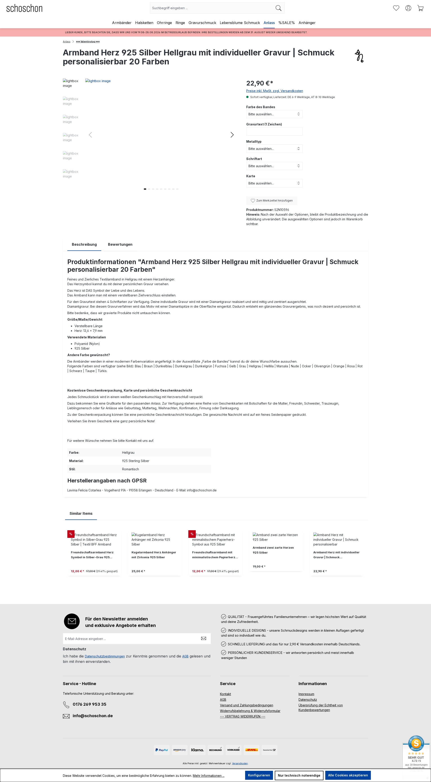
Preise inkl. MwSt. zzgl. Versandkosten (274, 91)
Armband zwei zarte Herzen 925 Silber (273, 550)
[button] (232, 134)
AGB (185, 656)
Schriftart (254, 159)
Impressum (306, 694)
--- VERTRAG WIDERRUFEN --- (242, 716)
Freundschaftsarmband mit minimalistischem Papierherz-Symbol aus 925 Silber (214, 555)
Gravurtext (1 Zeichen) (264, 124)
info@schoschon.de (93, 715)
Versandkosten (240, 763)
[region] (215, 559)
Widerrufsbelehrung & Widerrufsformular (250, 711)
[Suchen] (279, 8)
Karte (250, 176)
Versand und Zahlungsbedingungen (246, 705)
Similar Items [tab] (81, 513)
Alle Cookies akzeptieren (348, 775)
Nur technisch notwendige (299, 775)
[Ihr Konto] (408, 8)
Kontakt (225, 694)
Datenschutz (308, 699)
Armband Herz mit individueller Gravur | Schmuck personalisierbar (336, 555)
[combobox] (211, 8)
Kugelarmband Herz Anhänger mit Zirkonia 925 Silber (154, 555)
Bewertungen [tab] (120, 244)
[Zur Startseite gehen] (24, 8)
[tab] (84, 244)
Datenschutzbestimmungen (105, 656)
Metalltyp (254, 141)
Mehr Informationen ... (208, 776)
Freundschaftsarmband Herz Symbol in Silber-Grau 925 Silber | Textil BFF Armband (92, 555)
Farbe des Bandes (260, 107)
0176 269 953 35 (89, 704)
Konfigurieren (259, 775)
